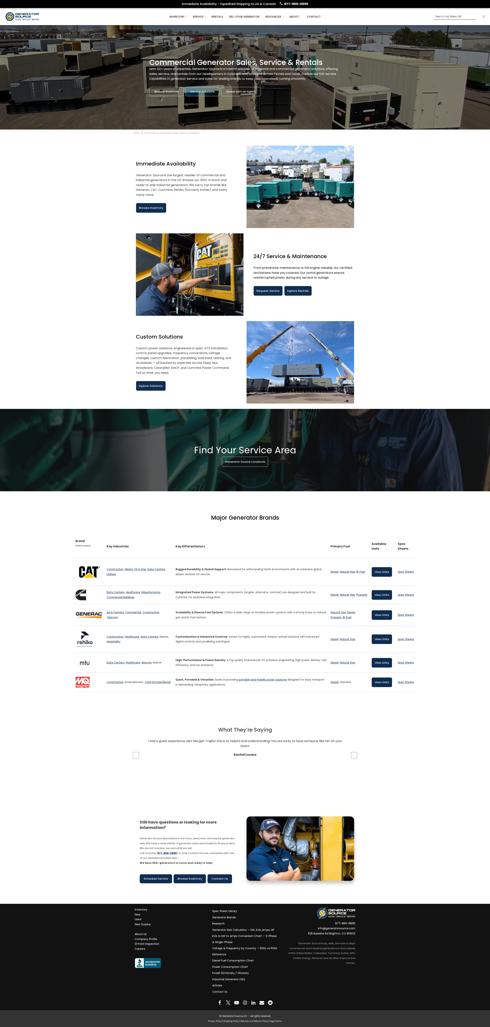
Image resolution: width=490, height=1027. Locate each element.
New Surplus (143, 924)
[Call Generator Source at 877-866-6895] (282, 4)
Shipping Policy (231, 1021)
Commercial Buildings (120, 597)
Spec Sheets (406, 572)
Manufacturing (150, 592)
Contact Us (220, 879)
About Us (141, 934)
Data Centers (156, 569)
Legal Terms (276, 1021)
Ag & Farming (115, 612)
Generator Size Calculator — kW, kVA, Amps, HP (243, 930)
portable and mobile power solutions (263, 680)
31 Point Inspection (147, 944)
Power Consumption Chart (230, 967)
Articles (217, 985)
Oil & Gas (140, 569)
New (137, 914)
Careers (140, 949)
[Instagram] (245, 1002)
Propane (361, 595)
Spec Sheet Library (224, 911)
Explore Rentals (298, 291)
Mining (129, 569)
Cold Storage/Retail (158, 682)
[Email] (262, 1002)
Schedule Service (156, 879)
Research (218, 923)
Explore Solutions (151, 386)
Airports (146, 662)
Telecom (112, 617)
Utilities (111, 574)
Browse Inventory (166, 91)
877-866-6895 (296, 4)
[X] (228, 1002)
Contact (314, 17)
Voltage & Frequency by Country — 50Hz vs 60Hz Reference (244, 951)
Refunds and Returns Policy (254, 1021)
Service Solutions (202, 91)
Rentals (217, 17)
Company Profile (146, 939)
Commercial (133, 612)
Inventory (141, 909)
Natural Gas (347, 572)
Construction (115, 569)
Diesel (334, 572)
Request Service (268, 291)
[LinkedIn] (253, 1002)
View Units (382, 572)
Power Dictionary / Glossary (230, 973)
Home (136, 133)
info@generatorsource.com (336, 928)
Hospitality (113, 642)
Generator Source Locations (245, 462)
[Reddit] (270, 1002)
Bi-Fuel (360, 572)
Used (138, 919)
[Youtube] (236, 1002)
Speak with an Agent (241, 91)
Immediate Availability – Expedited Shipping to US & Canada (229, 4)
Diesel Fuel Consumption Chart (233, 960)
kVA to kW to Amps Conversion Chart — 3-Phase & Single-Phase (244, 939)
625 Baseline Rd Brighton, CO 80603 (331, 933)
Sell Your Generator (244, 17)
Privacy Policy (215, 1021)
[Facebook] (219, 1002)
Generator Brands (224, 917)
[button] (186, 16)
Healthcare (133, 592)
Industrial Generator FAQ (228, 979)
